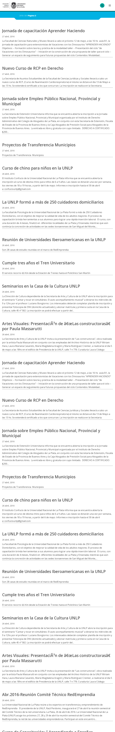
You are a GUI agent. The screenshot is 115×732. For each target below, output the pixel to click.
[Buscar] (102, 5)
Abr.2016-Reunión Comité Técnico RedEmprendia (48, 694)
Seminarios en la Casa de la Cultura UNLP (41, 286)
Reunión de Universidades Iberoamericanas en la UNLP (54, 239)
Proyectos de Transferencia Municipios (38, 144)
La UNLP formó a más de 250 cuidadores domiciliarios (53, 202)
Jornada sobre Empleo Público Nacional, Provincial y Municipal (51, 101)
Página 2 (32, 15)
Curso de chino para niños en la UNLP (37, 168)
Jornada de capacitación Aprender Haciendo (43, 30)
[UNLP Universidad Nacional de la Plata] (14, 5)
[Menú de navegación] (109, 5)
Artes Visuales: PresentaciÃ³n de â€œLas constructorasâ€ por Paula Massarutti (56, 326)
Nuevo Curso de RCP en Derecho (32, 68)
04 (26, 15)
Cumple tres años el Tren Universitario (38, 262)
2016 (21, 15)
